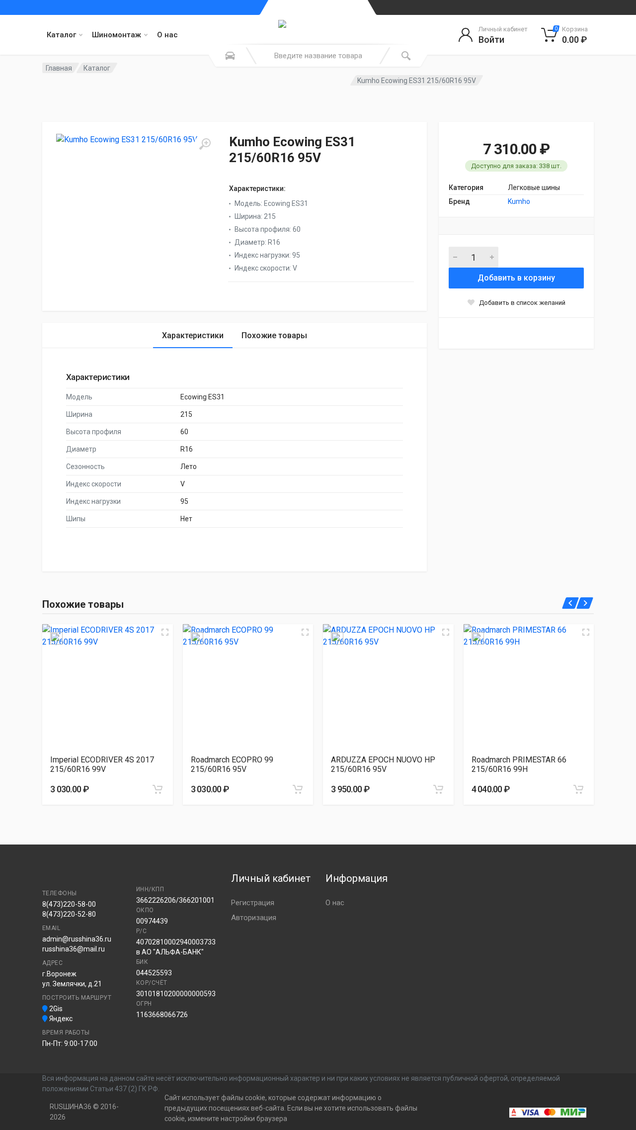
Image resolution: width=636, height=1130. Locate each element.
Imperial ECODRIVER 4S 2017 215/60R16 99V (102, 764)
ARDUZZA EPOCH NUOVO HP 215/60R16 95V (383, 764)
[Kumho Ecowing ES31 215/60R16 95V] (135, 213)
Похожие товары (274, 335)
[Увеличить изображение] (165, 632)
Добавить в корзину (516, 277)
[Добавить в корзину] (157, 789)
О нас (167, 34)
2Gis (55, 1009)
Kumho (519, 201)
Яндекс (60, 1019)
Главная (59, 68)
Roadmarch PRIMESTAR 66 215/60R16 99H (519, 764)
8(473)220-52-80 (69, 914)
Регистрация (252, 902)
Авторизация (253, 917)
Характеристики (193, 335)
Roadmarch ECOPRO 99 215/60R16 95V (232, 764)
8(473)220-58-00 (69, 904)
